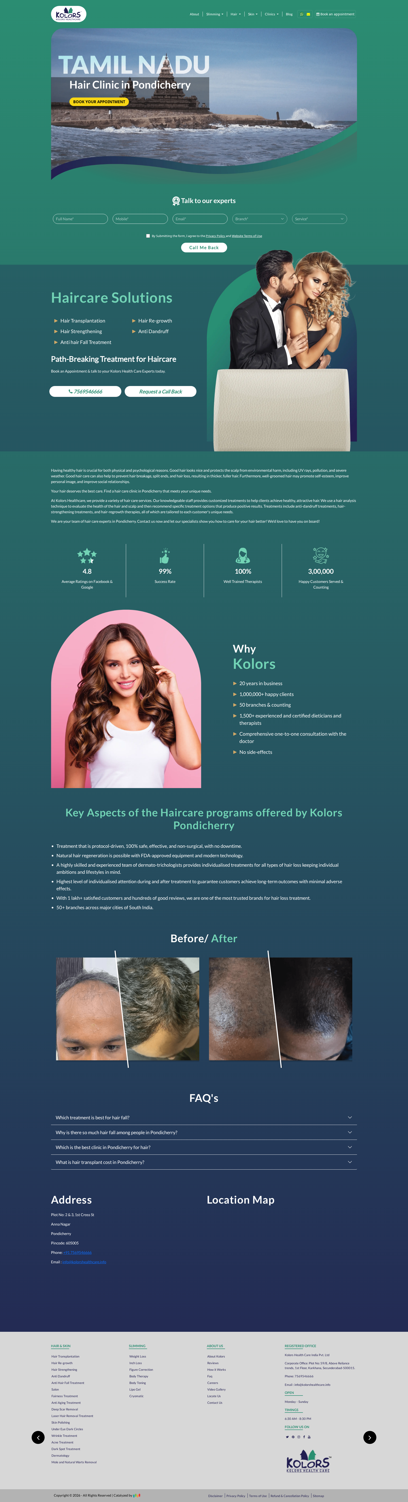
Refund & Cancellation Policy (290, 1496)
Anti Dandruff (60, 1376)
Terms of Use (258, 1496)
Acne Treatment (62, 1442)
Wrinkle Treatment (64, 1436)
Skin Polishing (60, 1422)
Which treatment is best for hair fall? (92, 1117)
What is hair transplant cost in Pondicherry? (100, 1162)
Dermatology (60, 1455)
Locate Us (214, 1396)
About (194, 14)
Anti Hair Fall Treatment (67, 1383)
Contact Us (214, 1402)
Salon (55, 1389)
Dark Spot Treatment (65, 1449)
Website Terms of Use (247, 236)
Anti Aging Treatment (66, 1402)
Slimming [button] (213, 14)
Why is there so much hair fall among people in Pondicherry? (116, 1132)
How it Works (216, 1369)
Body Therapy (138, 1376)
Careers (212, 1383)
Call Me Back (204, 247)
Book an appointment (336, 14)
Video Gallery (216, 1389)
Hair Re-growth (61, 1363)
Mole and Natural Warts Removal (74, 1462)
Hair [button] (234, 14)
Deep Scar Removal (64, 1409)
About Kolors (216, 1356)
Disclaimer (215, 1496)
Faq (209, 1376)
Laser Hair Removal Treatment (72, 1416)
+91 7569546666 (77, 1252)
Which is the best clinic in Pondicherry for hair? (103, 1147)
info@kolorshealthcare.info (84, 1262)
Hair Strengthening (64, 1369)
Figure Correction (141, 1369)
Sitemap (318, 1496)
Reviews (213, 1363)
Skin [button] (251, 14)
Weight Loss (137, 1356)
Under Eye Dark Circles (67, 1429)
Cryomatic (136, 1396)
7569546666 (304, 1376)
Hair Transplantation (65, 1356)
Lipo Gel (134, 1389)
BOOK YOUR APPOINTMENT (99, 101)
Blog (289, 14)
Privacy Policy (216, 236)
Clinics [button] (270, 14)
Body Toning (137, 1383)
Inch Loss (135, 1363)
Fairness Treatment (64, 1396)
